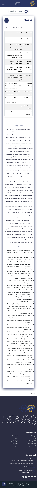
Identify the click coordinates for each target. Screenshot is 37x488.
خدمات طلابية (14, 436)
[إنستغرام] (23, 476)
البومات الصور (14, 441)
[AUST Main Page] (18, 408)
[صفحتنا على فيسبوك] (29, 476)
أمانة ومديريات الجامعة (30, 441)
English (18, 4)
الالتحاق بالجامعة (31, 443)
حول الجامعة (32, 436)
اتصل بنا (16, 446)
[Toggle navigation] (3, 3)
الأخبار (16, 438)
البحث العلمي (32, 446)
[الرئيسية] (26, 11)
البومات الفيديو (14, 443)
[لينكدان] (26, 476)
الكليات (20, 11)
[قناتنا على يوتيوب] (35, 476)
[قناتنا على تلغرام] (32, 476)
